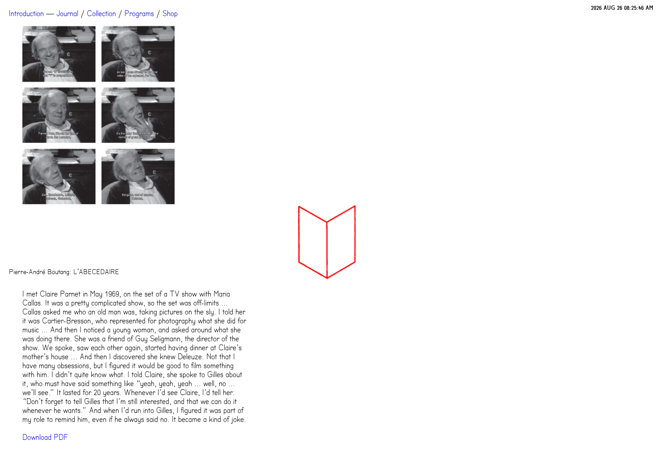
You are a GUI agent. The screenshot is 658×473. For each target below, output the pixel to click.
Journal (67, 13)
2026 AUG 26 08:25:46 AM (622, 8)
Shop (170, 13)
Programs (139, 13)
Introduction (26, 13)
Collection (101, 13)
